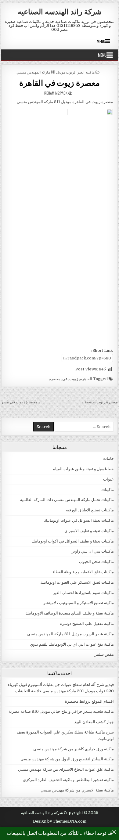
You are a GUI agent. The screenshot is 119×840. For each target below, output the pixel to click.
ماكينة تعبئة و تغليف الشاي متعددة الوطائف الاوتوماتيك (69, 613)
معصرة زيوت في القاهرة (59, 82)
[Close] (114, 832)
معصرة (54, 379)
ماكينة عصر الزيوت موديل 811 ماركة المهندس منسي (55, 71)
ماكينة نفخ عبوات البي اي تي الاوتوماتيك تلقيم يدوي (72, 644)
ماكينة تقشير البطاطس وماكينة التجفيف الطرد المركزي (68, 779)
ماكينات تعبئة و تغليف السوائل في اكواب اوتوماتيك (72, 541)
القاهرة (86, 379)
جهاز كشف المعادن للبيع (94, 721)
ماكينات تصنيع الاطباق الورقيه (90, 510)
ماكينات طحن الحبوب (96, 561)
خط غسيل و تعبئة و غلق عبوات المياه (83, 469)
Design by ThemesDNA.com (59, 821)
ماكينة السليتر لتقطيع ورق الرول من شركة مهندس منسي (67, 759)
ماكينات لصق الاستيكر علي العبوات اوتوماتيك (77, 582)
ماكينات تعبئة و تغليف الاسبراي (89, 530)
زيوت (73, 379)
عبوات (108, 479)
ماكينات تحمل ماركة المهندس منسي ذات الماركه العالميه (67, 499)
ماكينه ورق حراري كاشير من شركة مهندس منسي (73, 749)
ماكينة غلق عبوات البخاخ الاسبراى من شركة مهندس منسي (66, 769)
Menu (101, 41)
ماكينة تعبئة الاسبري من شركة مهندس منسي (77, 790)
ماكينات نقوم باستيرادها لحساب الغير (83, 592)
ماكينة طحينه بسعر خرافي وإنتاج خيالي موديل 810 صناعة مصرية (61, 711)
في (64, 379)
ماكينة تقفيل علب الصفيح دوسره (87, 623)
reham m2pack (55, 93)
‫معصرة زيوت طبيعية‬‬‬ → (99, 402)
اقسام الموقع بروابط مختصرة (89, 701)
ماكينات (107, 489)
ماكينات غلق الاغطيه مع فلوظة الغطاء (83, 572)
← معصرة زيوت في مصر (21, 402)
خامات (108, 458)
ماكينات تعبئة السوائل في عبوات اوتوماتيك (79, 520)
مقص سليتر (104, 654)
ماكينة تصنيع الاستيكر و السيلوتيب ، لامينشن (78, 602)
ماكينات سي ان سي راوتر (93, 551)
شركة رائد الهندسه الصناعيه (60, 11)
